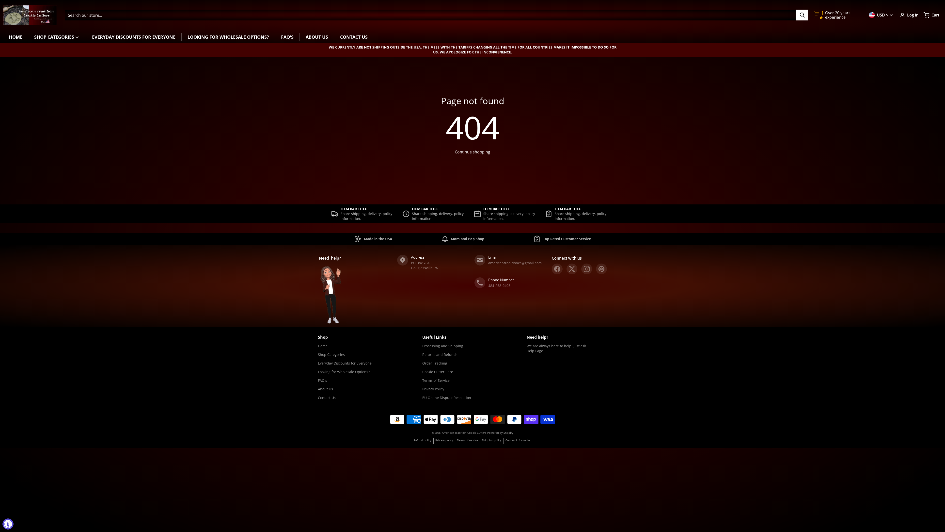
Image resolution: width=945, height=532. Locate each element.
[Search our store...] (802, 15)
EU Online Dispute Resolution (446, 397)
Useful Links (434, 337)
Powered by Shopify (500, 432)
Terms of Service (436, 380)
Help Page (535, 351)
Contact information (518, 440)
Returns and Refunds (439, 354)
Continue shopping (472, 152)
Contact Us (327, 397)
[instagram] (586, 269)
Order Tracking (434, 363)
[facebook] (557, 269)
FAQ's (322, 380)
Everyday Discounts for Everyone (345, 363)
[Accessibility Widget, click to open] (8, 524)
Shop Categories (331, 354)
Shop (323, 337)
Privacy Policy (433, 389)
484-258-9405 (499, 285)
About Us (325, 389)
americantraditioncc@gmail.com (515, 263)
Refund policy (422, 440)
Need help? (537, 337)
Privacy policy (444, 440)
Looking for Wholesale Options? (344, 371)
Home (323, 346)
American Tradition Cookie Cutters (464, 432)
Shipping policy (492, 440)
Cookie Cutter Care (437, 371)
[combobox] (436, 15)
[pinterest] (601, 269)
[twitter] (572, 269)
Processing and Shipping (442, 346)
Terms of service (467, 440)
